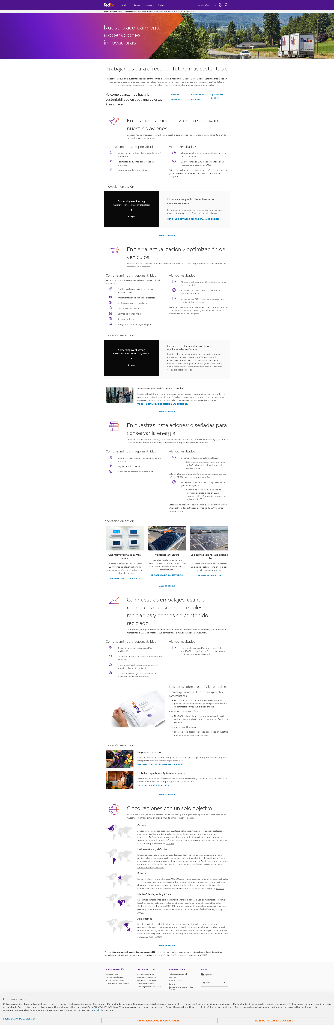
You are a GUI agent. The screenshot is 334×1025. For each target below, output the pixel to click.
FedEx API (172, 977)
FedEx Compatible (176, 981)
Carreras (172, 984)
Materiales (196, 99)
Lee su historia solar (209, 575)
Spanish (207, 982)
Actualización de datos (145, 984)
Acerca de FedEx (116, 11)
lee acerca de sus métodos (167, 575)
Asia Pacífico (155, 936)
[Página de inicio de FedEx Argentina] (112, 5)
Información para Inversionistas (117, 983)
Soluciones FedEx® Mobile (147, 981)
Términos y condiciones (114, 977)
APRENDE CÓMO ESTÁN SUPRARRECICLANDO (160, 764)
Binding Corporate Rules (115, 980)
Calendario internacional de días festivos (181, 988)
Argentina (208, 975)
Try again (131, 217)
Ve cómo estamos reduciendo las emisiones (163, 404)
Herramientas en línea (145, 974)
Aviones (175, 94)
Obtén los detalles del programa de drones (193, 219)
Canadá (170, 843)
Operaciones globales (216, 96)
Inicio (106, 11)
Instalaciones (197, 94)
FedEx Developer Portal (178, 974)
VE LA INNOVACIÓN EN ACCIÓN (153, 785)
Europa (220, 888)
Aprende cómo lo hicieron (124, 578)
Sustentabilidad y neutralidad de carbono (140, 11)
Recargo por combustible (146, 977)
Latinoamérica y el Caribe (150, 867)
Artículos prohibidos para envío (149, 987)
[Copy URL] (131, 210)
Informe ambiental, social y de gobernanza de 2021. (134, 952)
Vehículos (175, 99)
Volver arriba (167, 236)
